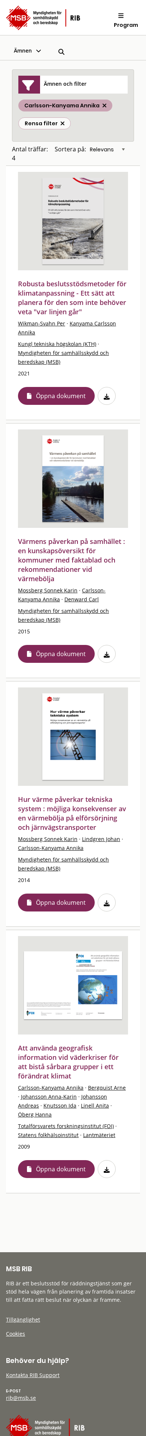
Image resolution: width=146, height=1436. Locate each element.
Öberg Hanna (35, 1114)
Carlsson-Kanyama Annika (50, 847)
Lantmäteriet (99, 1135)
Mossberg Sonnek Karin (47, 590)
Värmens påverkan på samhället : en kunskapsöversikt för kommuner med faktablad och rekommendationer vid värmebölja (71, 560)
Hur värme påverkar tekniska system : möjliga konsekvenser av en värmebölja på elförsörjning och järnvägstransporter (72, 813)
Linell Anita (95, 1105)
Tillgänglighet (23, 1319)
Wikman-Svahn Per (41, 323)
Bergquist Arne (107, 1087)
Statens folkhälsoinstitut (48, 1135)
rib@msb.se (21, 1397)
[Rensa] (62, 123)
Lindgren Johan (101, 839)
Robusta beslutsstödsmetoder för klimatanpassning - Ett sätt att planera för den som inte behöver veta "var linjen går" (72, 297)
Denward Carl (81, 599)
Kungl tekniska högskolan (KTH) (57, 343)
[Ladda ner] (107, 396)
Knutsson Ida (59, 1105)
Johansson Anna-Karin (49, 1096)
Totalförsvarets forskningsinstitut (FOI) (66, 1126)
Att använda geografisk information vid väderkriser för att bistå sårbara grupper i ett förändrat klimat (68, 1061)
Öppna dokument (61, 396)
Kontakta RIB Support (33, 1375)
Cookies (15, 1333)
